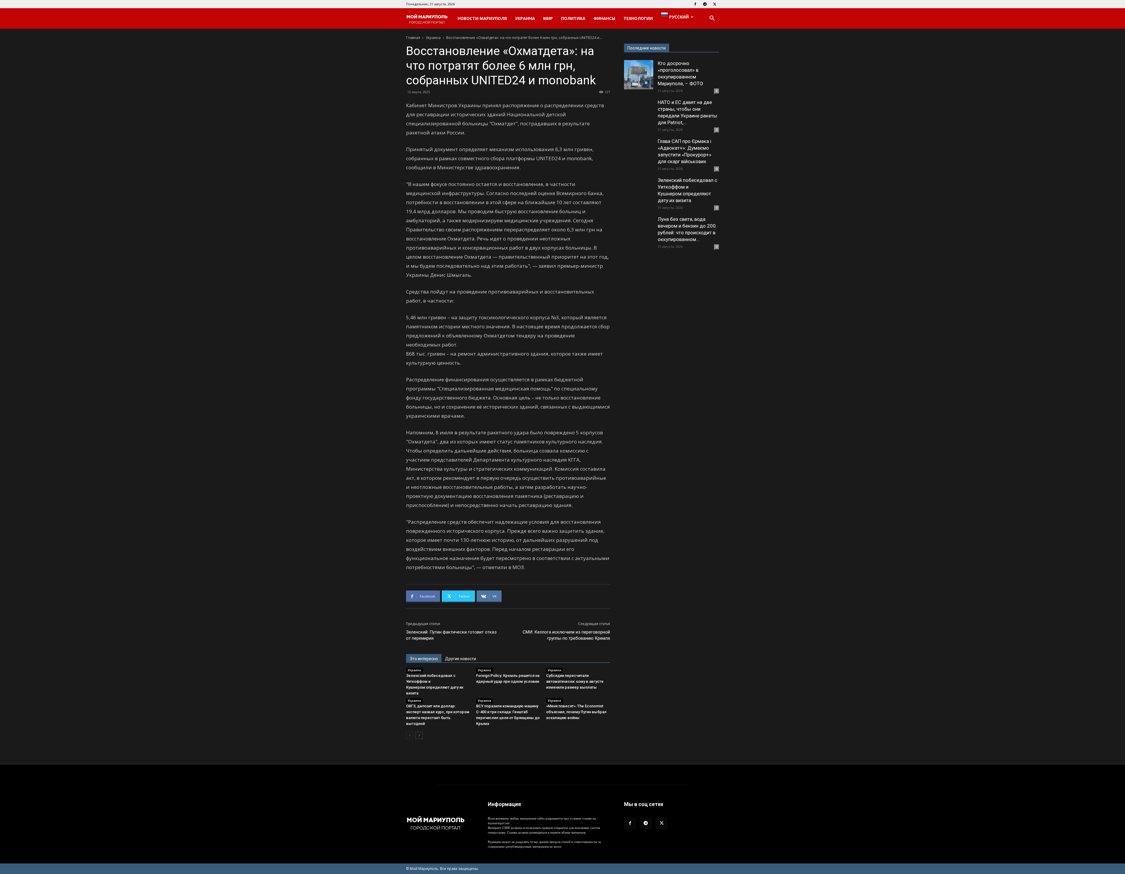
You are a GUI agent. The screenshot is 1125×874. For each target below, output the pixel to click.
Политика (573, 18)
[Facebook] (695, 4)
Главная (413, 37)
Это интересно (424, 658)
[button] (712, 19)
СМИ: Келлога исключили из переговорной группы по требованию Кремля (566, 635)
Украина (525, 18)
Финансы (604, 18)
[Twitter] (714, 4)
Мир (548, 18)
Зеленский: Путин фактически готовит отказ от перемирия (451, 635)
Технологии (638, 18)
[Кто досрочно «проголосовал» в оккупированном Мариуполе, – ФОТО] (638, 74)
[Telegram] (704, 4)
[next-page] (419, 735)
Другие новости (460, 658)
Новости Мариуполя (482, 18)
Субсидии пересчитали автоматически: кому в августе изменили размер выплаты (575, 681)
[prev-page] (409, 735)
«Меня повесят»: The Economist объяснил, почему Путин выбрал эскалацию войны (576, 712)
